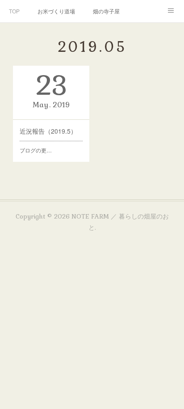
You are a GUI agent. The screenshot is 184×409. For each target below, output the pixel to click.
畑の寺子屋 (106, 11)
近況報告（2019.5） (48, 130)
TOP (14, 11)
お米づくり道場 (56, 11)
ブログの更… (36, 150)
